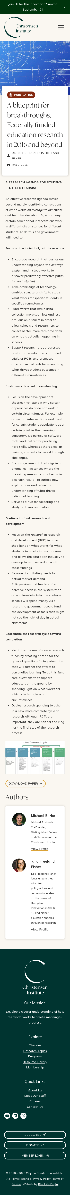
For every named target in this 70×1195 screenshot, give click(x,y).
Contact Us (35, 1107)
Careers (35, 1101)
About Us (35, 1090)
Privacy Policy (42, 1178)
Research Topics (35, 1051)
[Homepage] (21, 27)
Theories (35, 1045)
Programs (35, 1056)
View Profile (39, 849)
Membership (35, 1067)
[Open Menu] (61, 27)
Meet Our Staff (35, 1096)
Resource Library (35, 1062)
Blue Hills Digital (48, 1184)
